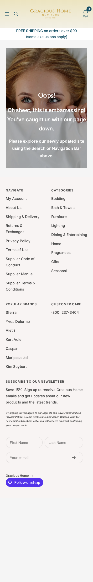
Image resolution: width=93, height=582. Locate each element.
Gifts (55, 261)
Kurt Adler (14, 339)
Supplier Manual (19, 274)
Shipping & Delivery (23, 216)
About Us (13, 207)
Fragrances (61, 252)
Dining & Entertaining (69, 234)
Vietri (10, 330)
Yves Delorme (18, 321)
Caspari (12, 348)
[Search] (16, 14)
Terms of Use (17, 249)
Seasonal (59, 271)
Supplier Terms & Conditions (20, 286)
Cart (85, 16)
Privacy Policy (18, 241)
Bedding (58, 198)
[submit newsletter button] (75, 457)
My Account (16, 198)
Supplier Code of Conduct (20, 262)
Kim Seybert (16, 366)
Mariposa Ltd (17, 357)
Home (56, 243)
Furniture (59, 216)
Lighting (58, 225)
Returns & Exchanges (15, 228)
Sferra (11, 312)
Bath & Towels (63, 207)
